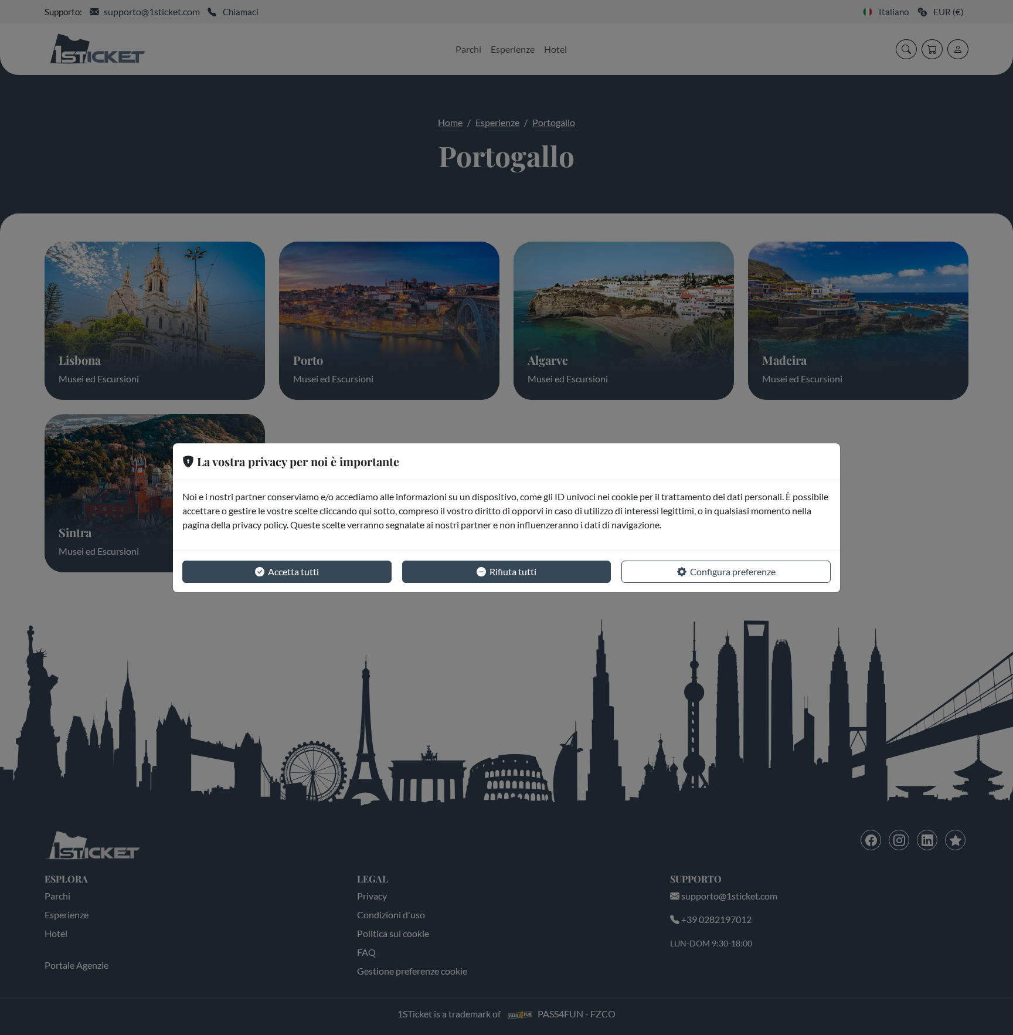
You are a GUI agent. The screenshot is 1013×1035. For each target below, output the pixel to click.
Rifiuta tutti (512, 571)
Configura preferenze (733, 571)
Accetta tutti (293, 571)
